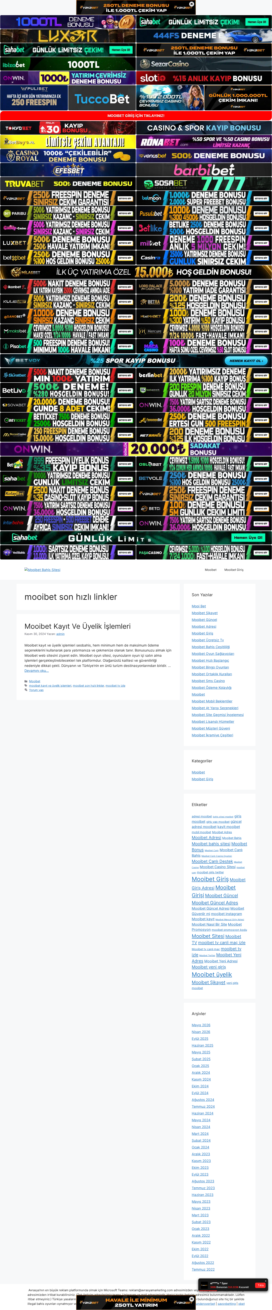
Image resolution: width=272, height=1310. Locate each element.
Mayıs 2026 (201, 1025)
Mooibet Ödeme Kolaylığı (212, 688)
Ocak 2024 (200, 1147)
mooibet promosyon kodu (229, 930)
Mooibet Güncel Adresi (210, 908)
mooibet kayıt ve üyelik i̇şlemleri (50, 685)
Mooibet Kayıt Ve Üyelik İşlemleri (77, 626)
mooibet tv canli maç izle (222, 942)
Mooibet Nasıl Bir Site (209, 924)
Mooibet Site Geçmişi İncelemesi (218, 715)
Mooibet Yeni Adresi (221, 961)
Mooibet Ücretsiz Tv (208, 640)
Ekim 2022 (200, 1249)
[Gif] (136, 272)
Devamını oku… (36, 671)
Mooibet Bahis (232, 838)
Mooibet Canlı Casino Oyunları (217, 856)
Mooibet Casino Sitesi (218, 867)
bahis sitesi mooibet (223, 816)
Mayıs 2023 (201, 1202)
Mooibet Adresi (204, 627)
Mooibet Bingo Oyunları (210, 667)
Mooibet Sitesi (208, 936)
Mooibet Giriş (234, 570)
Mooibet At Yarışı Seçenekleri (215, 708)
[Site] (68, 198)
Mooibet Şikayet (205, 613)
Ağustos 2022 (203, 1263)
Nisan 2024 (201, 1127)
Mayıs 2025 (201, 1052)
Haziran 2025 (202, 1045)
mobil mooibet (201, 832)
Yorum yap (36, 690)
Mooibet (210, 570)
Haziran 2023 (202, 1195)
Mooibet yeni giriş (209, 966)
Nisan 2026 (201, 1032)
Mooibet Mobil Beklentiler (212, 701)
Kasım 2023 (201, 1161)
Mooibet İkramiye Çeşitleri (212, 735)
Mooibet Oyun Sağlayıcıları (213, 654)
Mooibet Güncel (204, 620)
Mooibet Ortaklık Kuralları (212, 674)
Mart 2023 (200, 1215)
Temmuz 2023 (203, 1188)
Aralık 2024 (201, 1073)
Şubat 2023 (201, 1222)
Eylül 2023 (200, 1174)
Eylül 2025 (200, 1039)
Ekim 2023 (200, 1168)
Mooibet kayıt (203, 919)
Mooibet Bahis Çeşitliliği (211, 647)
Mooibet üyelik (212, 974)
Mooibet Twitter (207, 955)
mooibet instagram (226, 914)
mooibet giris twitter (210, 872)
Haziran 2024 (202, 1113)
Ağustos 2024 (203, 1100)
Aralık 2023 (201, 1154)
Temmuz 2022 (203, 1269)
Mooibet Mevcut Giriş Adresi (229, 919)
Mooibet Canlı (212, 850)
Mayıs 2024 (201, 1120)
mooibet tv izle (115, 685)
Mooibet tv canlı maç (206, 949)
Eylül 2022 (200, 1256)
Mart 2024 (200, 1134)
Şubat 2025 (201, 1059)
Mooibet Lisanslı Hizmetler (213, 722)
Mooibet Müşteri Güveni (211, 728)
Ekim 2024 (200, 1086)
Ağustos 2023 (203, 1181)
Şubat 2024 (201, 1140)
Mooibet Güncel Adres (215, 902)
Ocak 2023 (200, 1229)
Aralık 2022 (201, 1236)
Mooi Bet (199, 606)
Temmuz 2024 (203, 1107)
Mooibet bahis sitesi (211, 843)
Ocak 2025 (200, 1066)
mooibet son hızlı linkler (88, 685)
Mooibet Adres (222, 832)
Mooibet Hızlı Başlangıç (210, 660)
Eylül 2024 (200, 1093)
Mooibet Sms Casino (208, 681)
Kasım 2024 (201, 1079)
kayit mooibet (228, 827)
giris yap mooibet (218, 822)
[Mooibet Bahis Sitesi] (42, 570)
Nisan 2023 (201, 1208)
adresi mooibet (202, 816)
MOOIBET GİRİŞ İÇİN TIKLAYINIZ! (136, 116)
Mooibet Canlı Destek (212, 861)
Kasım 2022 (201, 1242)
